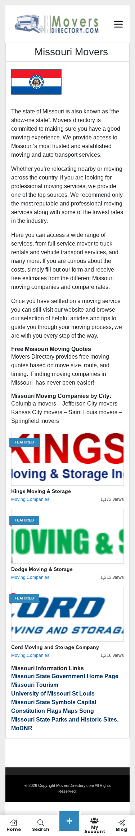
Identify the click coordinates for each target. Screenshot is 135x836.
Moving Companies (30, 499)
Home (13, 829)
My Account (94, 829)
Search (40, 829)
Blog (121, 829)
